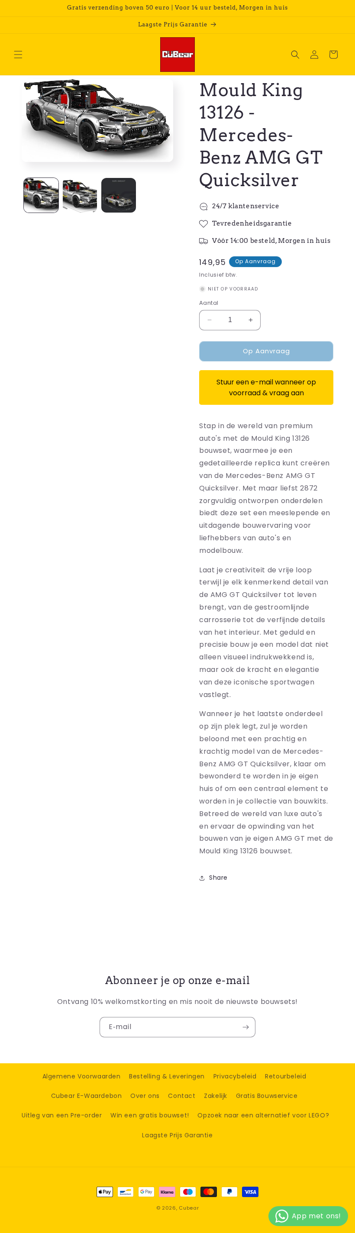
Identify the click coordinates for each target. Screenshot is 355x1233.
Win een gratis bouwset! (149, 1115)
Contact (181, 1095)
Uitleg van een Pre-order (62, 1115)
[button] (18, 54)
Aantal (208, 303)
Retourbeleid (285, 1076)
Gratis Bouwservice (267, 1095)
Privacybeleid (235, 1076)
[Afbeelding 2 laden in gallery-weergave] (80, 195)
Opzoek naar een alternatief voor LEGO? (263, 1115)
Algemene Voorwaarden (81, 1076)
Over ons (145, 1095)
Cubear (189, 1207)
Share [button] (218, 877)
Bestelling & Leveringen (167, 1076)
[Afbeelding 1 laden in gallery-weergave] (41, 195)
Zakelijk (215, 1095)
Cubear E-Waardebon (86, 1095)
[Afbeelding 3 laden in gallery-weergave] (118, 195)
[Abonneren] (245, 1027)
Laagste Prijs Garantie (177, 1135)
